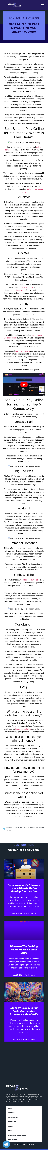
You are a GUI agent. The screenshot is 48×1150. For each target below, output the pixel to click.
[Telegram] (6, 1144)
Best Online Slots (12, 827)
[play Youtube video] (24, 384)
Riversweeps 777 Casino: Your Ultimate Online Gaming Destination (24, 888)
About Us (11, 1113)
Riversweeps (13, 1117)
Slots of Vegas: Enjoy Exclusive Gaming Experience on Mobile (24, 1011)
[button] (43, 5)
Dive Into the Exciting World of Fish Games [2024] (24, 949)
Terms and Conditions (17, 1135)
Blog (10, 1131)
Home (10, 1108)
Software (12, 1122)
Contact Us (12, 1140)
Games (10, 1126)
